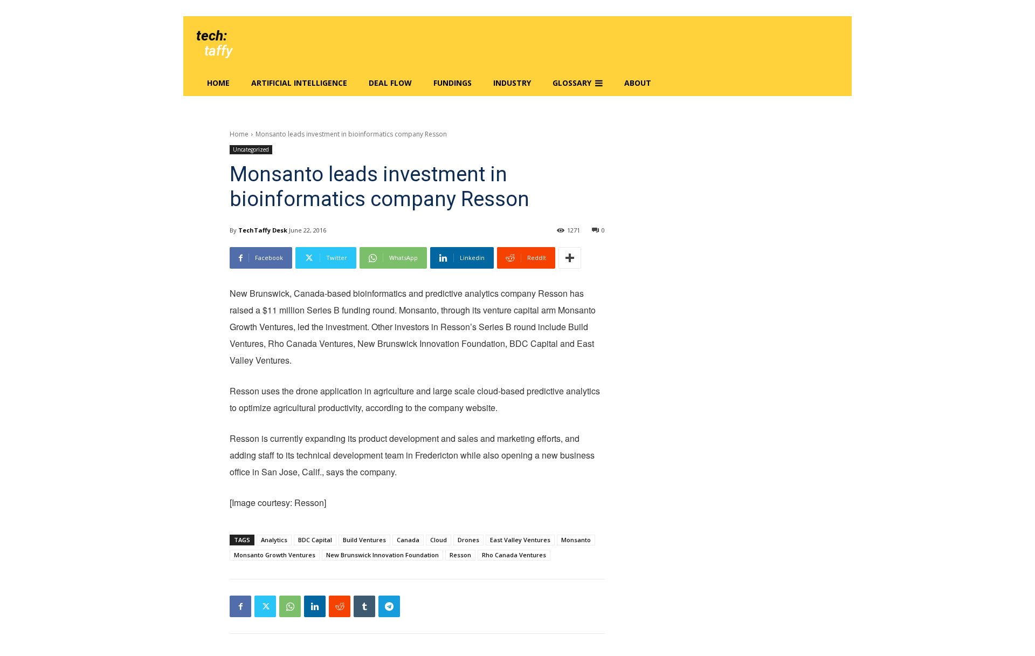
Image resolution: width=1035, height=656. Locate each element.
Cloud (438, 540)
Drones (468, 540)
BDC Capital (315, 540)
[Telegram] (389, 606)
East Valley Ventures (520, 540)
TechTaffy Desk (262, 230)
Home (239, 134)
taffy (218, 51)
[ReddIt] (339, 606)
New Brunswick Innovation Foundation (382, 555)
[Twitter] (265, 606)
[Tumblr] (364, 606)
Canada (408, 540)
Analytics (274, 540)
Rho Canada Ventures (514, 555)
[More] (569, 258)
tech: (211, 36)
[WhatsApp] (290, 606)
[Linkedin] (315, 606)
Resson (460, 555)
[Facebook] (240, 606)
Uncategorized (251, 149)
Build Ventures (364, 540)
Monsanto (576, 540)
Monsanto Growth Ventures (274, 555)
